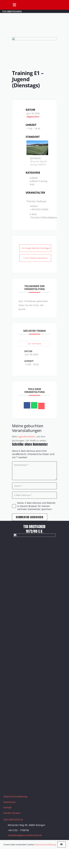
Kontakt (7, 807)
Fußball (34, 177)
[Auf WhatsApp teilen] (34, 405)
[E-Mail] (41, 406)
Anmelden (29, 436)
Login (20, 436)
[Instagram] (15, 787)
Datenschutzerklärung (15, 796)
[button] (65, 5)
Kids (32, 184)
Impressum (9, 802)
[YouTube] (23, 787)
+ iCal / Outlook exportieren (35, 258)
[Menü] (14, 5)
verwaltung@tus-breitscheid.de (25, 835)
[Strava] (31, 787)
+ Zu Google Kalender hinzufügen (35, 248)
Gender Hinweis (12, 812)
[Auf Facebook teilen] (27, 405)
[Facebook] (7, 787)
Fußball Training (38, 181)
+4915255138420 (39, 209)
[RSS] (39, 787)
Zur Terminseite (34, 343)
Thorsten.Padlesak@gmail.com (46, 217)
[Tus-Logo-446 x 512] (5, 5)
